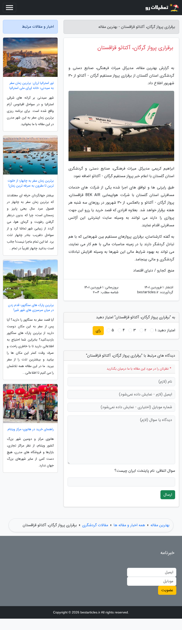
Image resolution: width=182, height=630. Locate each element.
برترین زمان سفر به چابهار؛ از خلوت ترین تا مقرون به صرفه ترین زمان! (31, 183)
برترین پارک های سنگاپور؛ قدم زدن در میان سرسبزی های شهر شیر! (31, 308)
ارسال (168, 495)
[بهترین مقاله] (161, 7)
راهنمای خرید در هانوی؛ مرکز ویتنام (31, 429)
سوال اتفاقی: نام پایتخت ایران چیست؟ (144, 471)
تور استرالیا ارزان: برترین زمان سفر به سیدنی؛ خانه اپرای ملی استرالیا (31, 86)
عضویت (167, 590)
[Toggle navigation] (9, 7)
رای (98, 330)
